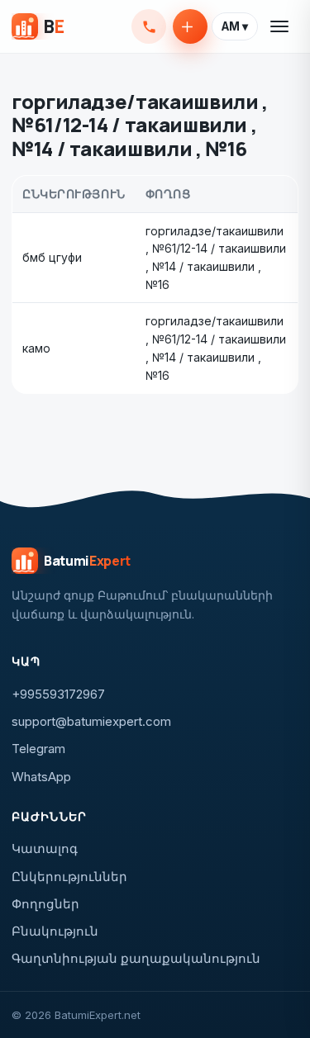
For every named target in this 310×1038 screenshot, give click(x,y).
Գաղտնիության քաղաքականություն (136, 958)
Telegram (38, 748)
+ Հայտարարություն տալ (190, 26)
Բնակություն (55, 931)
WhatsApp (41, 776)
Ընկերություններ (69, 876)
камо (36, 348)
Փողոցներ (45, 904)
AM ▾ (235, 26)
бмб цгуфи (52, 257)
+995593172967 (148, 26)
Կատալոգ (45, 848)
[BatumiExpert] (38, 26)
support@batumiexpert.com (91, 721)
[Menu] (280, 26)
